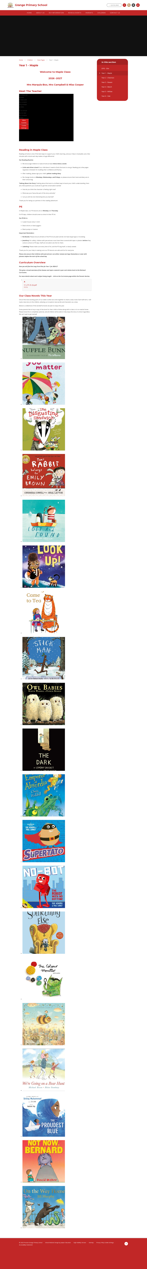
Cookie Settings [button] (109, 1242)
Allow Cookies (23, 121)
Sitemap (91, 1242)
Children (30, 60)
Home (21, 60)
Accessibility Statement (26, 1245)
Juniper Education (66, 1242)
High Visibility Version (80, 1242)
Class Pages (41, 60)
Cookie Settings (24, 127)
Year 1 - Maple (53, 60)
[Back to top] (126, 1243)
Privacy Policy (100, 1242)
